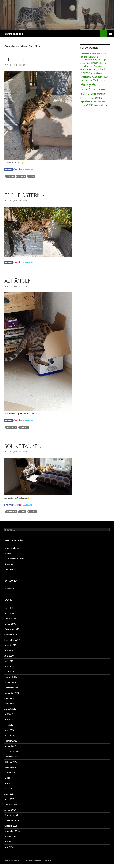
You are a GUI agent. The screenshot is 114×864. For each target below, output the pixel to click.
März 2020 (9, 613)
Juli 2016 (8, 841)
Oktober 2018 (10, 698)
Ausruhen (11, 512)
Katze (93, 73)
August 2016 (10, 836)
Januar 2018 (10, 746)
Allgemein (9, 588)
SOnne (7, 553)
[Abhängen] (8, 420)
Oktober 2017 (10, 762)
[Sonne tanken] (8, 504)
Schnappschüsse (87, 98)
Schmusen (100, 93)
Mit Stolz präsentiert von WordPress (38, 860)
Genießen (98, 66)
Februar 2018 (10, 740)
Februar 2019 (10, 677)
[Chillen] (8, 169)
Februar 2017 (10, 804)
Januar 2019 (10, 682)
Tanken (33, 512)
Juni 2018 (9, 719)
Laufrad (84, 80)
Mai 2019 (8, 661)
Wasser (97, 105)
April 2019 (9, 666)
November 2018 (11, 693)
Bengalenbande (13, 33)
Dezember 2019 (11, 629)
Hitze (100, 69)
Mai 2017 (8, 788)
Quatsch (24, 427)
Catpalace (105, 60)
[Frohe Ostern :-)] (8, 262)
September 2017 (12, 767)
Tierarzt (93, 101)
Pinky (85, 84)
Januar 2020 (10, 624)
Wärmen (104, 105)
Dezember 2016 (11, 815)
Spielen (85, 101)
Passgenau (9, 569)
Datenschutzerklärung (13, 860)
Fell (104, 63)
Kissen (99, 73)
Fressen (89, 66)
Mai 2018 (8, 725)
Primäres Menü (110, 33)
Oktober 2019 (10, 634)
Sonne (31, 176)
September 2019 (12, 640)
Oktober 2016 (10, 825)
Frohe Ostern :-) (25, 195)
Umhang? (8, 564)
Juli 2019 (8, 650)
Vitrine (82, 105)
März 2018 (9, 735)
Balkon (102, 53)
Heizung (93, 69)
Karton (85, 73)
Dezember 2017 (11, 751)
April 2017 (9, 794)
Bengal (84, 56)
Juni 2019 (9, 655)
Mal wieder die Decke (14, 558)
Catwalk (83, 63)
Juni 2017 (9, 783)
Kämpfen (106, 77)
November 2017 (11, 756)
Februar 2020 (10, 618)
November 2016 (11, 820)
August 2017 (10, 772)
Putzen (93, 89)
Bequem (97, 59)
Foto (82, 66)
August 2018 (10, 709)
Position (83, 89)
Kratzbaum (85, 76)
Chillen (14, 59)
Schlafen (87, 93)
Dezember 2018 (11, 687)
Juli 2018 (8, 714)
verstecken (101, 102)
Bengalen (93, 56)
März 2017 (9, 799)
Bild (9, 65)
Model (96, 79)
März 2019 (9, 671)
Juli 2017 (8, 778)
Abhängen (18, 281)
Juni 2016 (9, 847)
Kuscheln (97, 76)
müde (102, 80)
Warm (90, 105)
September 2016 (12, 831)
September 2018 (12, 703)
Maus (90, 80)
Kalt (106, 69)
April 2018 (9, 730)
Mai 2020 (8, 608)
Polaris (97, 84)
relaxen (21, 176)
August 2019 (10, 645)
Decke (99, 63)
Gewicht (84, 69)
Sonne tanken (22, 446)
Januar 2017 (10, 810)
